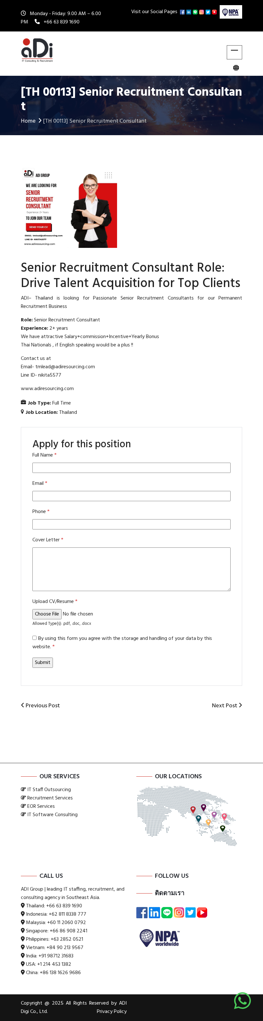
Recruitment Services (50, 798)
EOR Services (41, 806)
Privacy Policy (112, 1012)
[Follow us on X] (209, 12)
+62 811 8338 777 (67, 914)
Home (28, 121)
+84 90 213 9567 (65, 948)
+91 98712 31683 (55, 956)
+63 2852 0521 (67, 939)
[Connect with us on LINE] (196, 12)
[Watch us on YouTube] (215, 12)
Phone (40, 512)
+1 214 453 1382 (54, 964)
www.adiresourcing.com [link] (47, 389)
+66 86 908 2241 (68, 931)
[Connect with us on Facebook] (183, 12)
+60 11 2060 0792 (66, 923)
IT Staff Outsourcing (49, 790)
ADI (25, 298)
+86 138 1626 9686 (60, 973)
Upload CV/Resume (54, 602)
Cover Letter (47, 540)
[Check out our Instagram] (202, 12)
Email (39, 483)
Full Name (44, 455)
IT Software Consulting (52, 815)
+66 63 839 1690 (62, 22)
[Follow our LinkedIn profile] (189, 12)
